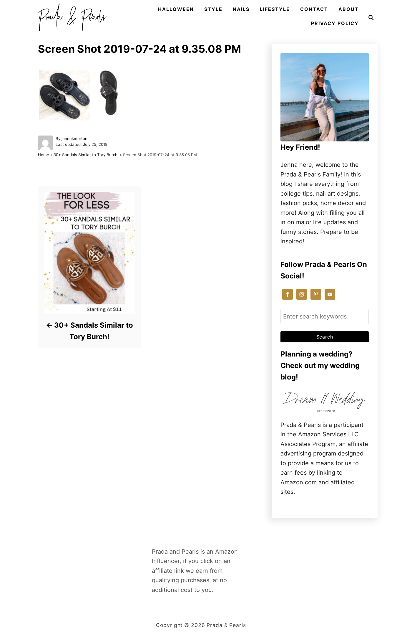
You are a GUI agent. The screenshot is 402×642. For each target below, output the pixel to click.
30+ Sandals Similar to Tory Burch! (86, 154)
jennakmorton (74, 138)
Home (43, 154)
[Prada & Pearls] (71, 17)
